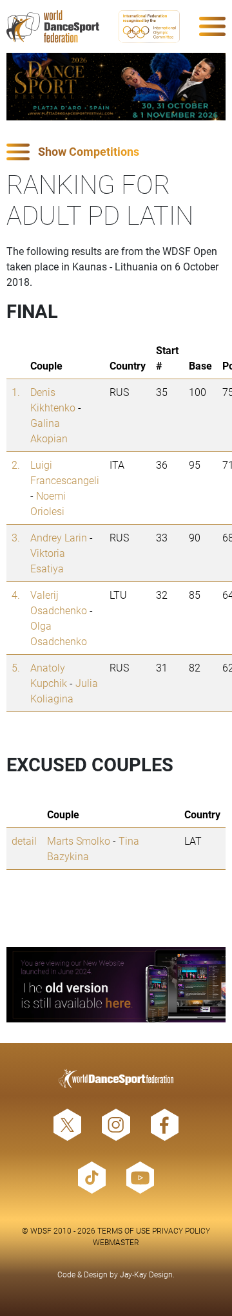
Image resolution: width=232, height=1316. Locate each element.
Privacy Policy (181, 1230)
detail (24, 840)
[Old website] (116, 984)
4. (16, 594)
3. (16, 537)
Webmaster (116, 1242)
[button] (116, 152)
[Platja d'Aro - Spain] (116, 86)
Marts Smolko (78, 840)
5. (16, 667)
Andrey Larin (58, 537)
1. (16, 392)
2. (16, 464)
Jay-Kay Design (146, 1274)
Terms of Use (123, 1230)
